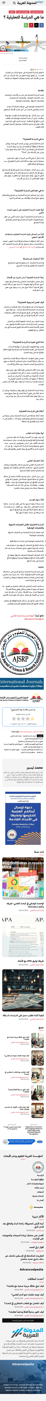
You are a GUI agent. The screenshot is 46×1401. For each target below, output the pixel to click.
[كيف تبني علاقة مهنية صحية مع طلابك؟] (37, 1040)
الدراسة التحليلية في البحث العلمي (34, 739)
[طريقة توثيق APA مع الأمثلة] (23, 936)
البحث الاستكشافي (28, 247)
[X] (36, 25)
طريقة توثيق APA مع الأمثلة (31, 961)
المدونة (12, 12)
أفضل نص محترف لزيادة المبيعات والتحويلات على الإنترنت (23, 1237)
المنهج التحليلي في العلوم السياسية (13, 744)
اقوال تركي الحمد (36, 1247)
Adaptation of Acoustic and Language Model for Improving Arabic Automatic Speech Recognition (33, 1130)
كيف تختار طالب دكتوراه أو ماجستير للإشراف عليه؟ (17, 1108)
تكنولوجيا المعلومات (37, 1242)
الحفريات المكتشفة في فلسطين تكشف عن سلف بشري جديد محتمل (24, 1257)
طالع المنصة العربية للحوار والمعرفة (23, 1320)
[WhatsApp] (26, 25)
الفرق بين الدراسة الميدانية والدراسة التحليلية (30, 741)
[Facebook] (41, 25)
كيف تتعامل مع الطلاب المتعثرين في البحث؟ (17, 1073)
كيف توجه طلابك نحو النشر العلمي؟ (16, 1055)
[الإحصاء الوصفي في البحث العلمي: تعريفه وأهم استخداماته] (23, 878)
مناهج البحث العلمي (23, 12)
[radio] (32, 719)
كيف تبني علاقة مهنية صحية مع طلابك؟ (18, 1038)
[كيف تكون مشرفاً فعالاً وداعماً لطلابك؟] (37, 1093)
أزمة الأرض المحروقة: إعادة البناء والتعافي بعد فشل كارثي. (23, 1225)
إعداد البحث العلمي (37, 910)
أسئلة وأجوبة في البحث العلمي (20, 1042)
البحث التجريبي (14, 247)
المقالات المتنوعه (38, 1263)
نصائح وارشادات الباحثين (28, 752)
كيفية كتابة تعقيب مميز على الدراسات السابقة (23, 1015)
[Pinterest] (31, 25)
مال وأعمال (40, 1230)
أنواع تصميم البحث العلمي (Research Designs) (27, 617)
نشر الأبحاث (40, 752)
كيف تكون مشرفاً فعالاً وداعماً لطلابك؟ (18, 1090)
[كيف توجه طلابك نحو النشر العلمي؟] (37, 1058)
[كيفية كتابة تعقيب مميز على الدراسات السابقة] (23, 990)
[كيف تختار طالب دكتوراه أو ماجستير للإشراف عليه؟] (37, 1110)
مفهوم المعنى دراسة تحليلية (12, 750)
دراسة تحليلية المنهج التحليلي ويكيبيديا (32, 750)
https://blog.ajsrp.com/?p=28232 (32, 732)
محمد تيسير (22, 60)
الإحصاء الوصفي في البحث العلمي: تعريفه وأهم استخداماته (25, 905)
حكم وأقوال (40, 1251)
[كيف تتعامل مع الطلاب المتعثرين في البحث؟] (37, 1075)
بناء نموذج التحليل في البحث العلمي (33, 747)
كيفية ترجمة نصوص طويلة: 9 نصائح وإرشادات (12, 1128)
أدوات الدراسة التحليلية (29, 736)
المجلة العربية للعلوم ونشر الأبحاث (34, 744)
